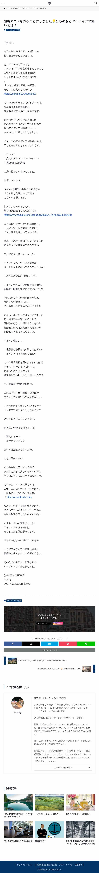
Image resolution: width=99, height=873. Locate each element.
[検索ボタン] (96, 3)
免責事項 (78, 865)
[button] (13, 644)
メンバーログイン (66, 865)
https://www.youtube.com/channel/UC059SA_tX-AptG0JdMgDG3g (38, 215)
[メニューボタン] (3, 3)
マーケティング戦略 (13, 30)
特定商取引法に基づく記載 (46, 865)
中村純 (17, 712)
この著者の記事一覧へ (63, 768)
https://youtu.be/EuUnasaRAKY (20, 94)
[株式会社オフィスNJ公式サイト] (49, 3)
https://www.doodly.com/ (19, 497)
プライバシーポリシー (25, 865)
